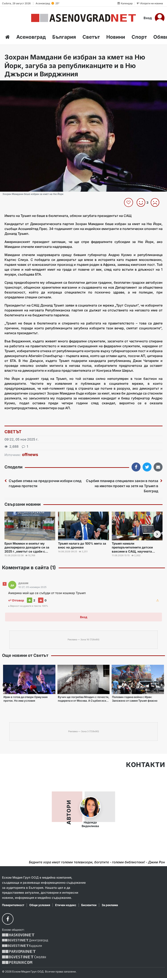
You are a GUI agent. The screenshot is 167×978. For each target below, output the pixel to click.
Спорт (139, 37)
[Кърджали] (22, 945)
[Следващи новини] (157, 534)
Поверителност (13, 905)
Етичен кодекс (65, 905)
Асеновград (31, 37)
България (64, 37)
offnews (30, 454)
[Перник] (17, 962)
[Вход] (159, 18)
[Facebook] (7, 919)
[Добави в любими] (129, 202)
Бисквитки (89, 905)
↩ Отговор (16, 600)
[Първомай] (19, 951)
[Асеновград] (83, 18)
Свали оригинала (14, 84)
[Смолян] (24, 956)
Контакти (145, 765)
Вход (148, 18)
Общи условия (39, 905)
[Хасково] (18, 934)
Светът (91, 37)
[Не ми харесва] (157, 202)
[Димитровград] (25, 940)
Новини (115, 37)
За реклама (110, 905)
